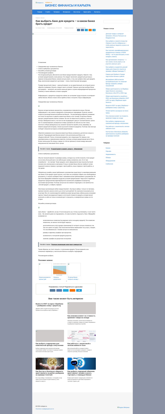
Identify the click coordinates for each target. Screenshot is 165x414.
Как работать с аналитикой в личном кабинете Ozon (78, 344)
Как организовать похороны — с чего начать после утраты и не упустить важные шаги (116, 62)
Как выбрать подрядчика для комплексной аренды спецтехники (49, 344)
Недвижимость (111, 154)
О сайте (48, 12)
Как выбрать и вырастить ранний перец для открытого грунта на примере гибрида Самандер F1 (116, 69)
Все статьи (77, 12)
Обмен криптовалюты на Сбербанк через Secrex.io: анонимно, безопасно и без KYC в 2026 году (117, 91)
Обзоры (108, 157)
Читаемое (57, 12)
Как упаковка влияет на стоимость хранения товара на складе (81, 317)
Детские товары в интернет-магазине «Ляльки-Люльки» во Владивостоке (116, 36)
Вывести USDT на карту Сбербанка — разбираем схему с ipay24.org (49, 305)
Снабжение (109, 164)
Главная (39, 12)
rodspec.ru (48, 2)
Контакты (97, 12)
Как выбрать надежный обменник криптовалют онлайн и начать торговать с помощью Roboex (81, 373)
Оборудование (110, 161)
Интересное (66, 12)
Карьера (108, 151)
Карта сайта (87, 12)
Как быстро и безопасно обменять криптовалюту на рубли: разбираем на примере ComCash (50, 373)
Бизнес (71, 28)
